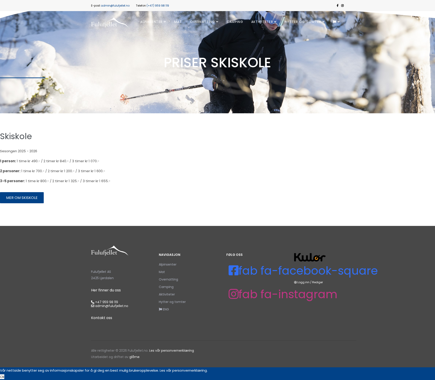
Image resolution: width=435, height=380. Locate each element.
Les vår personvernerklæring (171, 350)
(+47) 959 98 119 (158, 5)
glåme (134, 357)
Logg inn (303, 282)
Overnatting (202, 21)
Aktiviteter (262, 21)
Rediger (317, 282)
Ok (2, 376)
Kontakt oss (101, 317)
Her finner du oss (106, 290)
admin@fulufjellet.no (115, 5)
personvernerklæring (189, 370)
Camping (235, 21)
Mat (178, 21)
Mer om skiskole (22, 197)
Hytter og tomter (303, 21)
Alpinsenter (151, 21)
